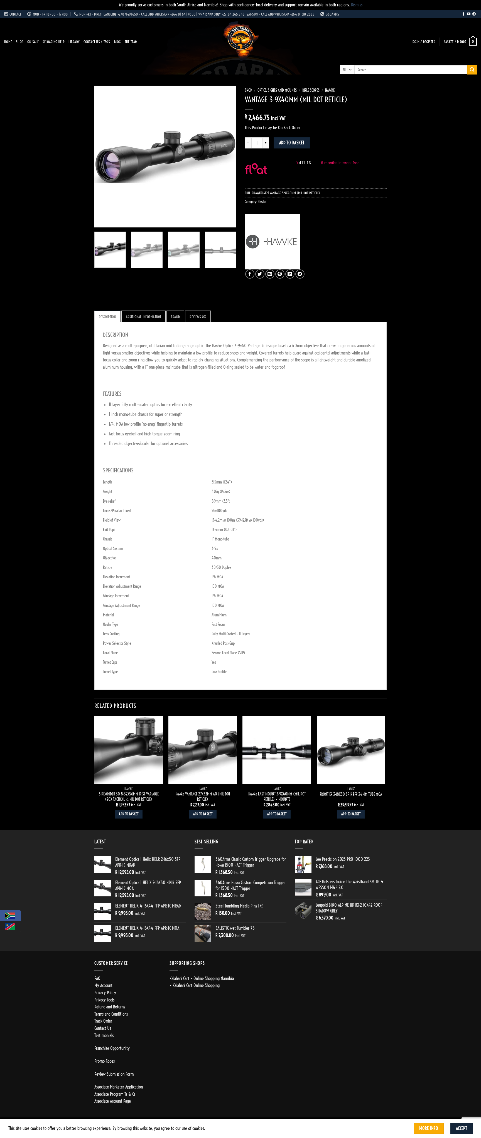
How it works (284, 174)
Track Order (103, 1021)
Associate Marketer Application (118, 1087)
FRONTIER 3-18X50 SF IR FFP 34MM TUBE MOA (351, 794)
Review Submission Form (114, 1074)
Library (74, 41)
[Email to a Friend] (269, 274)
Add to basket (292, 142)
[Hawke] (272, 241)
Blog (117, 41)
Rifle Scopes (311, 90)
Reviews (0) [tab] (198, 316)
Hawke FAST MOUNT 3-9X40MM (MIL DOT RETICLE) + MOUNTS (277, 797)
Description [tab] (107, 316)
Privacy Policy (105, 992)
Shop (19, 41)
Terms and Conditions (111, 1014)
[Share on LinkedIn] (290, 274)
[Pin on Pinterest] (279, 274)
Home (8, 41)
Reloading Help (54, 41)
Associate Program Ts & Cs (114, 1094)
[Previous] (104, 156)
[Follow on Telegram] (474, 14)
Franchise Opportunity (112, 1048)
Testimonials (104, 1035)
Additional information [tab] (143, 316)
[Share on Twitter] (259, 274)
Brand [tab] (175, 316)
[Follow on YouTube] (468, 14)
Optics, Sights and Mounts (277, 90)
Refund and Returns (109, 1007)
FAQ (97, 978)
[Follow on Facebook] (463, 14)
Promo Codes (104, 1061)
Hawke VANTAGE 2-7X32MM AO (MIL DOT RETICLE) (202, 797)
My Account (103, 985)
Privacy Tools (104, 1000)
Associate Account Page (112, 1101)
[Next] (227, 156)
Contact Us (102, 1028)
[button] (423, 42)
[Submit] (472, 70)
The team (131, 41)
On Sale (33, 41)
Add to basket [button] (128, 814)
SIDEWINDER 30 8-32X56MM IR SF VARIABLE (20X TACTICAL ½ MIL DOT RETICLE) (129, 797)
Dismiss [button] (356, 5)
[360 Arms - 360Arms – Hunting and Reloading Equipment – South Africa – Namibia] (240, 42)
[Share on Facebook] (249, 274)
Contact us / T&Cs (97, 41)
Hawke (330, 90)
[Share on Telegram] (300, 274)
